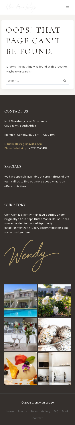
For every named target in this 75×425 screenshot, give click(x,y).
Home (10, 411)
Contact (37, 418)
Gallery (45, 411)
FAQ (56, 411)
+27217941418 (38, 148)
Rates (34, 411)
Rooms (22, 411)
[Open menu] (67, 7)
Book (65, 411)
